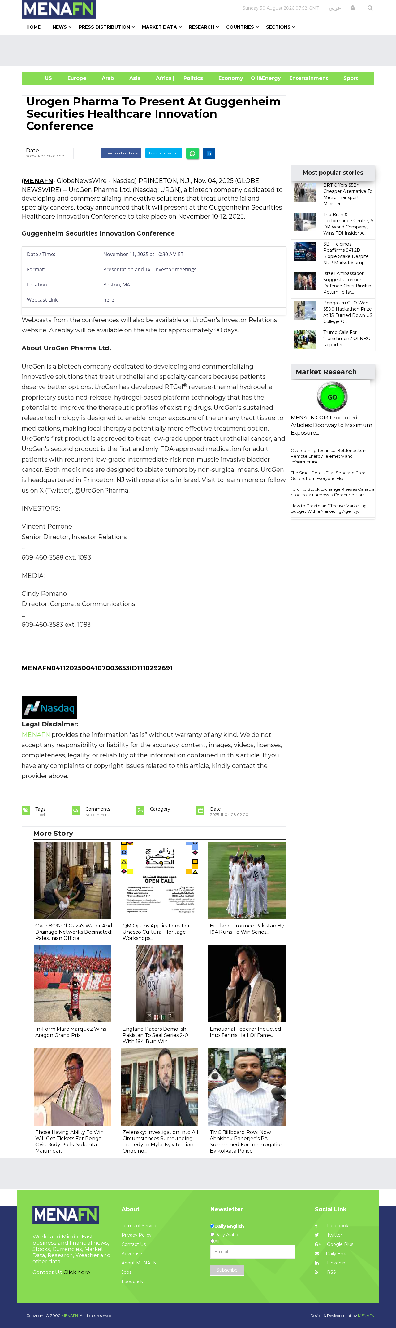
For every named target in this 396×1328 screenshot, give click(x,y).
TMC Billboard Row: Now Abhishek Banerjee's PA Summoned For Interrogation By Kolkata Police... (247, 1141)
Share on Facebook (121, 153)
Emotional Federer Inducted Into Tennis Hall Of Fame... (245, 1032)
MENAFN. (70, 1315)
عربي (335, 7)
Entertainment (299, 78)
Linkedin (335, 1263)
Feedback (132, 1281)
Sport (347, 78)
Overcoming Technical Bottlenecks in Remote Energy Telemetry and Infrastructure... (328, 456)
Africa (163, 78)
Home (33, 27)
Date (32, 150)
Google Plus (339, 1244)
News (60, 27)
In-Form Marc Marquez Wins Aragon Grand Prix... (70, 1032)
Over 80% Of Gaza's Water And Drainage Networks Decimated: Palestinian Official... (73, 932)
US (41, 78)
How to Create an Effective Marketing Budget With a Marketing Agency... (329, 508)
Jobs (126, 1272)
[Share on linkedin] (209, 153)
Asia (135, 78)
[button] (353, 7)
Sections (278, 27)
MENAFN (38, 180)
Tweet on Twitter (163, 153)
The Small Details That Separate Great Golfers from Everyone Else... (329, 475)
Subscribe (227, 1270)
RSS (331, 1272)
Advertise (132, 1253)
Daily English (229, 1226)
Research (201, 27)
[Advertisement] (200, 50)
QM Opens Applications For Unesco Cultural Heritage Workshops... (156, 932)
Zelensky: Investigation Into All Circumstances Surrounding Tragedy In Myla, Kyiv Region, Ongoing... (160, 1141)
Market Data (159, 27)
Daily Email (338, 1253)
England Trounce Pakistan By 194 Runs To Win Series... (247, 929)
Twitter (334, 1235)
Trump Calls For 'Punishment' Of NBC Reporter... (346, 338)
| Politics (192, 78)
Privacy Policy (137, 1235)
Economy (231, 78)
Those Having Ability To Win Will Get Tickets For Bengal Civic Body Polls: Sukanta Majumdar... (69, 1141)
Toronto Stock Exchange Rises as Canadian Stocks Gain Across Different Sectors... (334, 492)
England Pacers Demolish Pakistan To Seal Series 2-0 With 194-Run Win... (155, 1035)
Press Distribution (104, 27)
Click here (76, 1272)
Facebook (337, 1225)
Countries (240, 27)
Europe (77, 78)
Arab (108, 78)
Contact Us (134, 1244)
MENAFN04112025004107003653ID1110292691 (97, 668)
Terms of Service (139, 1225)
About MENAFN (139, 1263)
